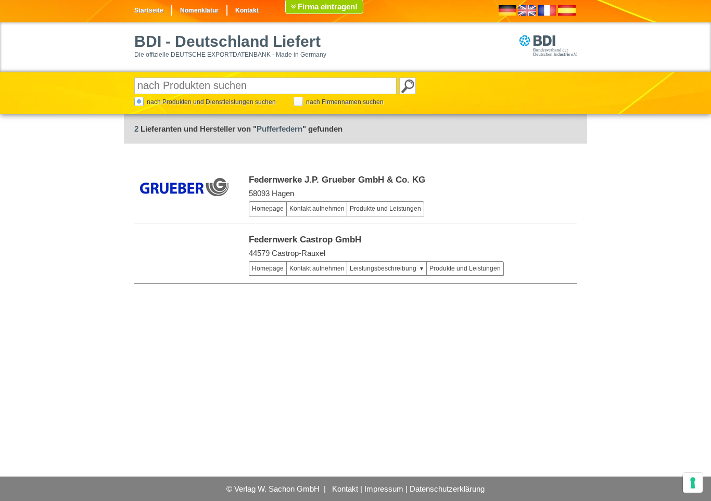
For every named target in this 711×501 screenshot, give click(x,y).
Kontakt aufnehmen (317, 208)
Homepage (268, 208)
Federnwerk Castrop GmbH (305, 240)
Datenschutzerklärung (447, 488)
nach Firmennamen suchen (345, 102)
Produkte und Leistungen (385, 208)
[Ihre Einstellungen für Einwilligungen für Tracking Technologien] (693, 483)
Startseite (148, 10)
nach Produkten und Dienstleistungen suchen (211, 102)
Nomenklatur (199, 10)
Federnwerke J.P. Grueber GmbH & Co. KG (337, 180)
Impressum (383, 488)
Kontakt (247, 10)
